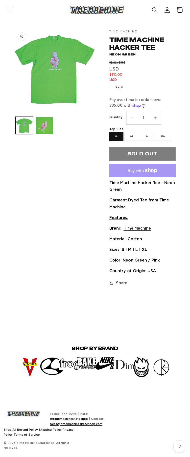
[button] (10, 10)
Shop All (10, 429)
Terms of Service (27, 434)
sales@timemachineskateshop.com (76, 424)
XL (166, 137)
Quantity (115, 117)
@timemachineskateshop (69, 418)
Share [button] (121, 283)
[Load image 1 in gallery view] (24, 125)
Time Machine (137, 228)
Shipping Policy (50, 429)
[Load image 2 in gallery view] (44, 125)
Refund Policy (27, 429)
